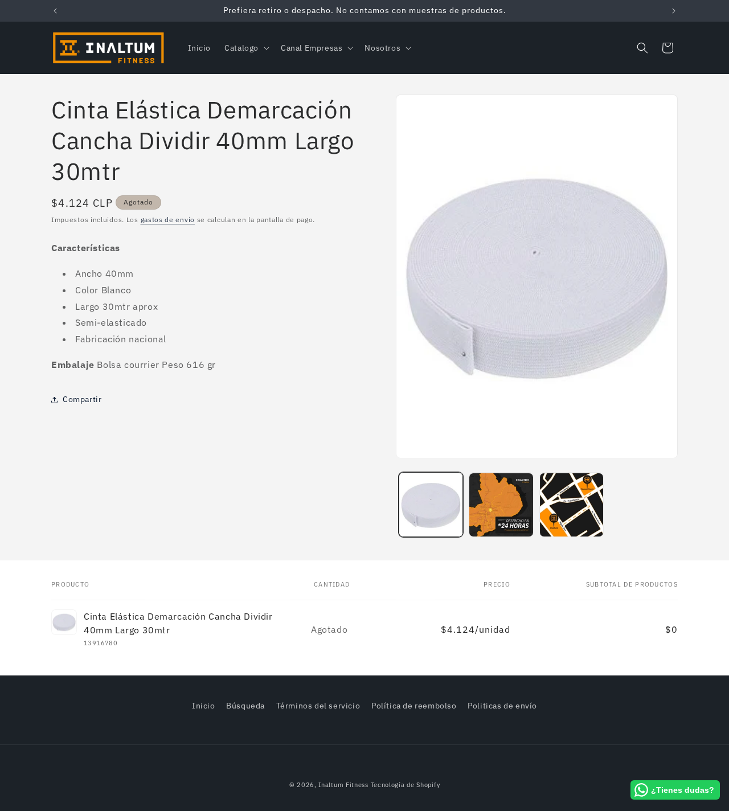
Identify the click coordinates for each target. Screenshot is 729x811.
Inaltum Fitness (343, 785)
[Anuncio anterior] (55, 11)
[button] (246, 48)
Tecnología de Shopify (405, 785)
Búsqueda (245, 706)
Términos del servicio (318, 706)
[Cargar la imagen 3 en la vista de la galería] (571, 505)
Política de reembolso (414, 706)
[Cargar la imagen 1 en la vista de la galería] (431, 505)
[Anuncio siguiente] (673, 11)
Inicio (203, 706)
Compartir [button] (82, 399)
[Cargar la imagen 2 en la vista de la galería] (501, 505)
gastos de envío (168, 219)
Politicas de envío (502, 706)
